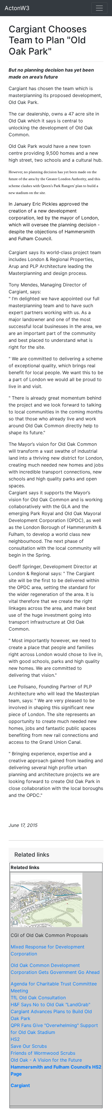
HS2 (15, 1039)
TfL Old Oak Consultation (38, 997)
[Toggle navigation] (99, 8)
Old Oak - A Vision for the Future (46, 1060)
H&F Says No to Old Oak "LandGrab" (50, 1004)
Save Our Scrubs (29, 1046)
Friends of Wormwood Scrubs (43, 1053)
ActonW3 (17, 8)
